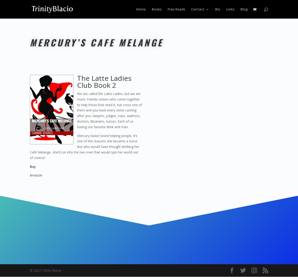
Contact (197, 9)
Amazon (36, 175)
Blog (244, 9)
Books (157, 9)
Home (141, 9)
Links (230, 9)
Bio (217, 9)
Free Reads (176, 9)
